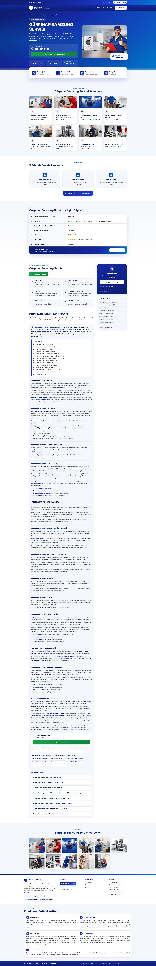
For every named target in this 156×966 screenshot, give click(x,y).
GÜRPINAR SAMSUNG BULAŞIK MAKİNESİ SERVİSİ (50, 358)
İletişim (88, 887)
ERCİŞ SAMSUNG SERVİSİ (106, 313)
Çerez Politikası (114, 887)
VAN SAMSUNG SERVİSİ (106, 327)
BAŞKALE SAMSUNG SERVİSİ (107, 305)
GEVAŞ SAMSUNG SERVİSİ (106, 316)
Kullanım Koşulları (114, 889)
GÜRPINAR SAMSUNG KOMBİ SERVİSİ (46, 360)
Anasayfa (89, 882)
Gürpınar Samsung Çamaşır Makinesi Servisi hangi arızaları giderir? (52, 798)
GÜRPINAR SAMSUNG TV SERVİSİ (45, 347)
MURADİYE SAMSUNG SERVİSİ (107, 322)
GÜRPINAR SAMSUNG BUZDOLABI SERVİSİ (47, 353)
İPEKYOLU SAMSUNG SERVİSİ (107, 319)
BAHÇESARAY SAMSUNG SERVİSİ (108, 302)
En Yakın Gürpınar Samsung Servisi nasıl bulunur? (47, 787)
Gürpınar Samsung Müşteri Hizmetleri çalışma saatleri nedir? (50, 813)
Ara (42, 102)
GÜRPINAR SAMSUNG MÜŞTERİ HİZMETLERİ (48, 369)
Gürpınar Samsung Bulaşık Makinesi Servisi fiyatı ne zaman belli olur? (53, 803)
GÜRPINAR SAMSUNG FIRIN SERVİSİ (46, 363)
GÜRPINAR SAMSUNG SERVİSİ (44, 344)
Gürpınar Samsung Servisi (39, 327)
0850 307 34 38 (121, 2)
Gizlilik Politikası (114, 882)
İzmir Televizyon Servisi (126, 963)
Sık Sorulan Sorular (41, 374)
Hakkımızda (89, 885)
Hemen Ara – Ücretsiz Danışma (55, 54)
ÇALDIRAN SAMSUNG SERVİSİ (107, 308)
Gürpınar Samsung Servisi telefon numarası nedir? (47, 777)
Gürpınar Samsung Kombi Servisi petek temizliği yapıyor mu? (50, 808)
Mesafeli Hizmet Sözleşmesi (117, 892)
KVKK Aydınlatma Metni (116, 885)
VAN (39, 15)
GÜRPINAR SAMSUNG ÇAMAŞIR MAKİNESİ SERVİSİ (50, 356)
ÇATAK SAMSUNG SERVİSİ (107, 310)
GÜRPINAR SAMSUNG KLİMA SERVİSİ (46, 351)
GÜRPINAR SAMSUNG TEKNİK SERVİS (46, 365)
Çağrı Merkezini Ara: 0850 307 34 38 (79, 193)
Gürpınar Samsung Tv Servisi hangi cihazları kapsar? (48, 782)
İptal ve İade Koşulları (115, 894)
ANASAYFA (33, 15)
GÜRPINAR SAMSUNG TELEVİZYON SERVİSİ (48, 349)
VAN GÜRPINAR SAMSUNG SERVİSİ (45, 367)
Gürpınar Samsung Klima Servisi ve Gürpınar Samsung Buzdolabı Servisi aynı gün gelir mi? (59, 793)
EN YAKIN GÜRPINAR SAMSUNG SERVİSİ (47, 372)
